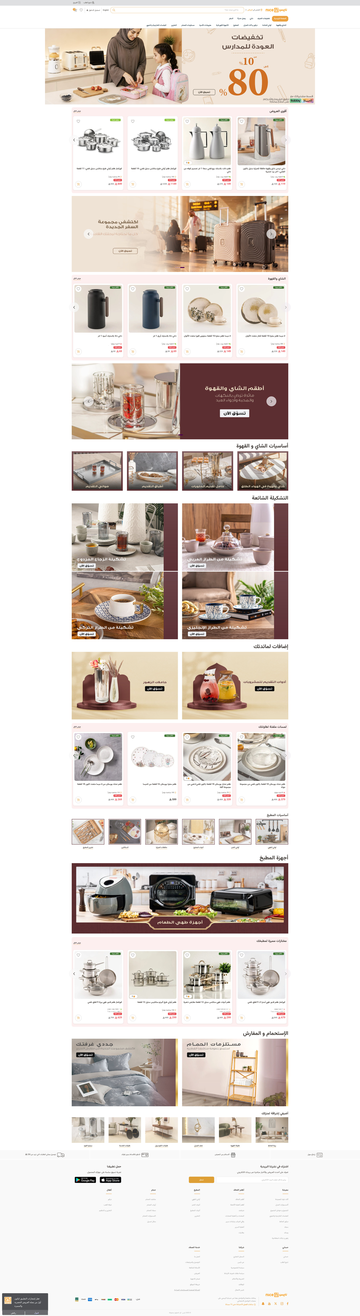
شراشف (241, 1210)
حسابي (285, 1256)
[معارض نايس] (276, 10)
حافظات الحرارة (161, 847)
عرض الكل (77, 111)
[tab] (184, 267)
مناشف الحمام (151, 1199)
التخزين (197, 1216)
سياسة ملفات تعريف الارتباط (234, 1273)
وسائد (286, 1232)
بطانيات (241, 1232)
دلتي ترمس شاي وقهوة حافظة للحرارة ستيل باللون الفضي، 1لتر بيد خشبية (264, 170)
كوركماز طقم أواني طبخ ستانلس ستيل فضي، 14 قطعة (153, 168)
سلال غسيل (151, 1221)
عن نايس (241, 1262)
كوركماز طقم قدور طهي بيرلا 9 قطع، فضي (105, 1002)
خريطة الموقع (195, 1284)
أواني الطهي (196, 1199)
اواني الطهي (272, 847)
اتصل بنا (197, 1256)
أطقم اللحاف (239, 1199)
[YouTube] (269, 1303)
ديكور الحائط (283, 1221)
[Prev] (286, 140)
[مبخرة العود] (88, 1130)
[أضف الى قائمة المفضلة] (242, 121)
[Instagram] (282, 1303)
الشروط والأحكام (238, 1279)
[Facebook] (287, 1303)
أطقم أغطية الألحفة (237, 1205)
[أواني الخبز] (235, 832)
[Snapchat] (263, 1303)
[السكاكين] (125, 832)
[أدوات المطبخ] (198, 832)
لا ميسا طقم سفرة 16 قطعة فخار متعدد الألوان (265, 336)
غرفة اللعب (108, 1205)
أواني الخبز (235, 847)
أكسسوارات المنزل (281, 1205)
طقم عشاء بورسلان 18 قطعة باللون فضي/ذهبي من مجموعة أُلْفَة (209, 786)
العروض (197, 1273)
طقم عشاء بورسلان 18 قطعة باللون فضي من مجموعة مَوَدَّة (262, 786)
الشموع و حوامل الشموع (279, 1210)
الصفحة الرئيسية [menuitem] (280, 18)
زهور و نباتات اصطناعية (280, 1238)
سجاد (286, 1227)
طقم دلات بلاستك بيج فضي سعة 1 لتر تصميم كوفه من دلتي (207, 170)
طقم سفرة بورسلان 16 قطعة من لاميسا (159, 784)
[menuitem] (263, 19)
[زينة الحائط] (272, 1130)
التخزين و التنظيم (105, 1210)
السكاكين (124, 847)
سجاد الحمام (151, 1210)
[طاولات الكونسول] (161, 1130)
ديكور (110, 1199)
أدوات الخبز (196, 1205)
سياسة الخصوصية (237, 1267)
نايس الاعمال (239, 1290)
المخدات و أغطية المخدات (234, 1216)
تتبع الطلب (284, 1262)
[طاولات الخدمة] (125, 1130)
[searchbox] (177, 10)
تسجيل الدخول (94, 10)
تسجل (201, 1180)
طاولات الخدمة (124, 1145)
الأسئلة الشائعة (194, 1267)
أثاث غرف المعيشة (281, 1199)
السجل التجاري (238, 1256)
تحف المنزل (198, 1145)
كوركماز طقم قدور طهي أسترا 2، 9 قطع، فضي (266, 1002)
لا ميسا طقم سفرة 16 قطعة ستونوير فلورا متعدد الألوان (207, 336)
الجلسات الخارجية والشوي (279, 1216)
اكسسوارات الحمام (149, 1216)
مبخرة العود (88, 1145)
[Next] (74, 140)
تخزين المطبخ (88, 847)
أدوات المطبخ (198, 847)
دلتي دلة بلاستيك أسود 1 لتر (110, 336)
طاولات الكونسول (161, 1145)
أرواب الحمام (151, 1205)
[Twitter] (275, 1303)
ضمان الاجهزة (195, 1279)
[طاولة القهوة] (235, 1130)
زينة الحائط (272, 1145)
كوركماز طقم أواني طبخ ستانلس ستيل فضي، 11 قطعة (99, 168)
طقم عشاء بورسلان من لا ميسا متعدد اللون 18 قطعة (99, 784)
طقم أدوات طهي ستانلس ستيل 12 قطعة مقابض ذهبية (207, 1002)
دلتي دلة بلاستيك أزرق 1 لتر (164, 336)
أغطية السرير (239, 1227)
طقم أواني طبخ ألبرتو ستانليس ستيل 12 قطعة (156, 1002)
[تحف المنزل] (198, 1130)
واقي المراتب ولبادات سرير (235, 1221)
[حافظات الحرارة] (161, 832)
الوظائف (241, 1284)
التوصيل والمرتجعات (192, 1262)
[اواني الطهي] (272, 832)
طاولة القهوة (235, 1145)
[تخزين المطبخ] (88, 832)
